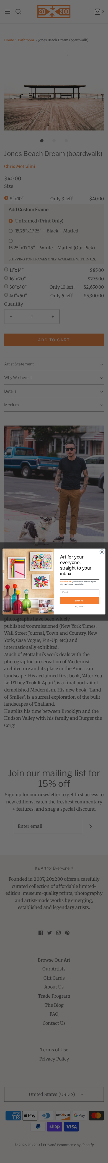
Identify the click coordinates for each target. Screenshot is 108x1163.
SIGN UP (79, 601)
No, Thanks (79, 607)
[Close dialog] (102, 552)
